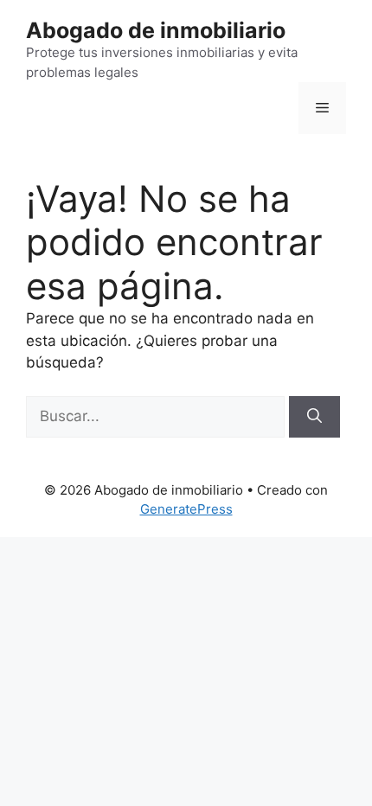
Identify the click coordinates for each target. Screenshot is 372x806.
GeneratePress (186, 509)
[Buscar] (314, 417)
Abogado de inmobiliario (155, 30)
